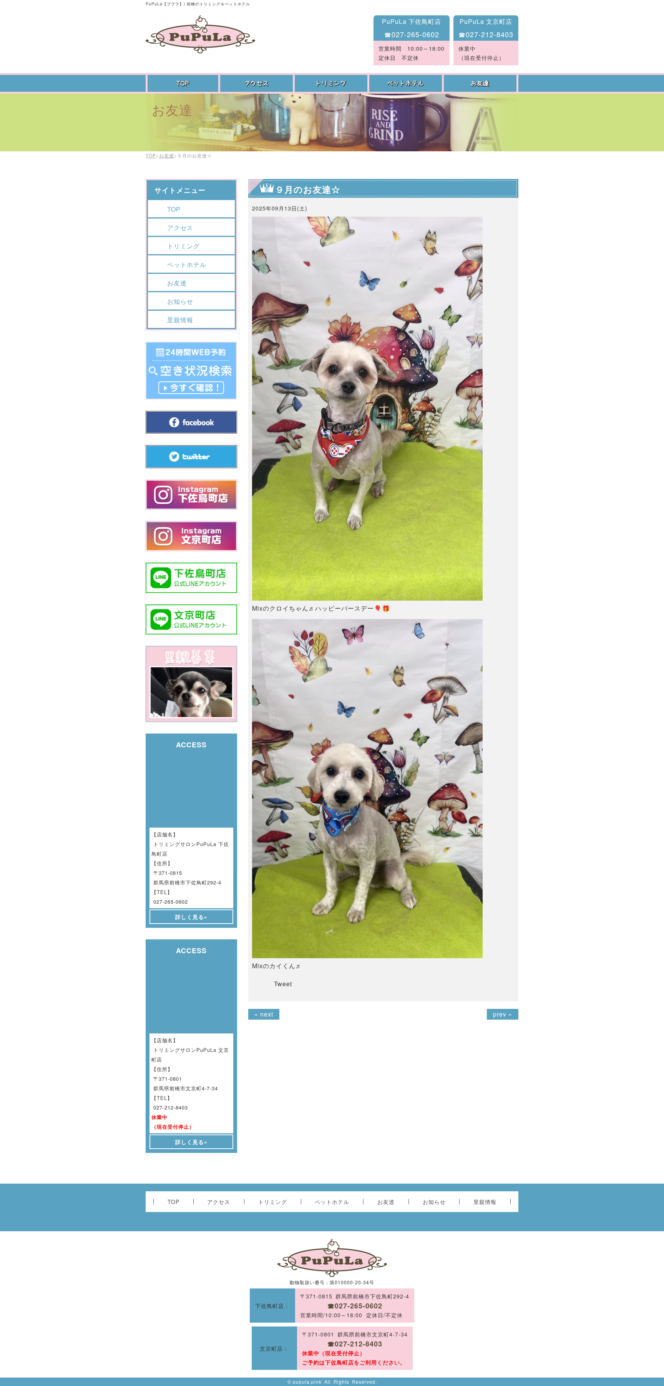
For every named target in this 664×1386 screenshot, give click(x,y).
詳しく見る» (191, 917)
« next (263, 1014)
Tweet (283, 983)
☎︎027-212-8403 (485, 34)
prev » (502, 1014)
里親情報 (180, 319)
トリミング (332, 83)
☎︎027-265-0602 (411, 34)
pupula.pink (307, 1381)
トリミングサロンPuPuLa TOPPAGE (200, 34)
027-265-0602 (170, 901)
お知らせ (180, 301)
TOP (183, 83)
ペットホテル (406, 83)
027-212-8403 (170, 1107)
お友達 (481, 83)
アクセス (257, 83)
